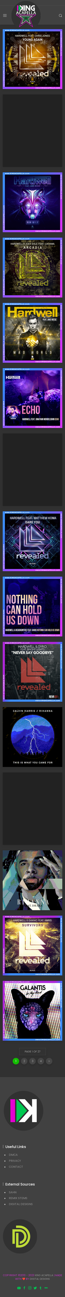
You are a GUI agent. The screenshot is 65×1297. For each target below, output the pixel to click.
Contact (16, 1167)
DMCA (13, 1155)
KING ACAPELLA (44, 1275)
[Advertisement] (32, 130)
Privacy (15, 1161)
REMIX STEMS (18, 1198)
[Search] (60, 15)
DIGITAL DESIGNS (21, 1204)
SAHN (12, 1192)
